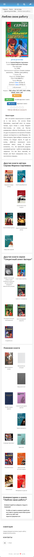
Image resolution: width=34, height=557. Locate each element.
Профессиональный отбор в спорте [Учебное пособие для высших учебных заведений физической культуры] (8, 282)
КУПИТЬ (17, 95)
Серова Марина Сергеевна (19, 62)
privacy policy (12, 533)
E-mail (10, 543)
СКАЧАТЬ (12, 103)
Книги (11, 9)
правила (5, 533)
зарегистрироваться (13, 516)
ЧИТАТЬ (10, 99)
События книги (17, 87)
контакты (15, 531)
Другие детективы (10, 11)
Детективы (18, 9)
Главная (5, 9)
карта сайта (22, 531)
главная (5, 531)
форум (10, 531)
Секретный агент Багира (19, 64)
